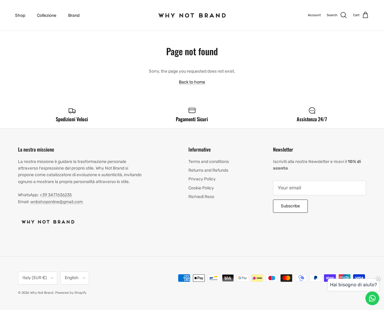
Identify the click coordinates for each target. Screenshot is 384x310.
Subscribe (290, 206)
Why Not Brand (41, 293)
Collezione (46, 15)
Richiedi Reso (201, 196)
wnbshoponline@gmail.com (56, 201)
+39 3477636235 (56, 194)
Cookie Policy (201, 188)
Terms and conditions (208, 161)
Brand (74, 15)
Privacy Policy (202, 179)
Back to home (192, 82)
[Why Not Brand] (192, 15)
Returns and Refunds (208, 170)
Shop (20, 15)
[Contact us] (372, 298)
